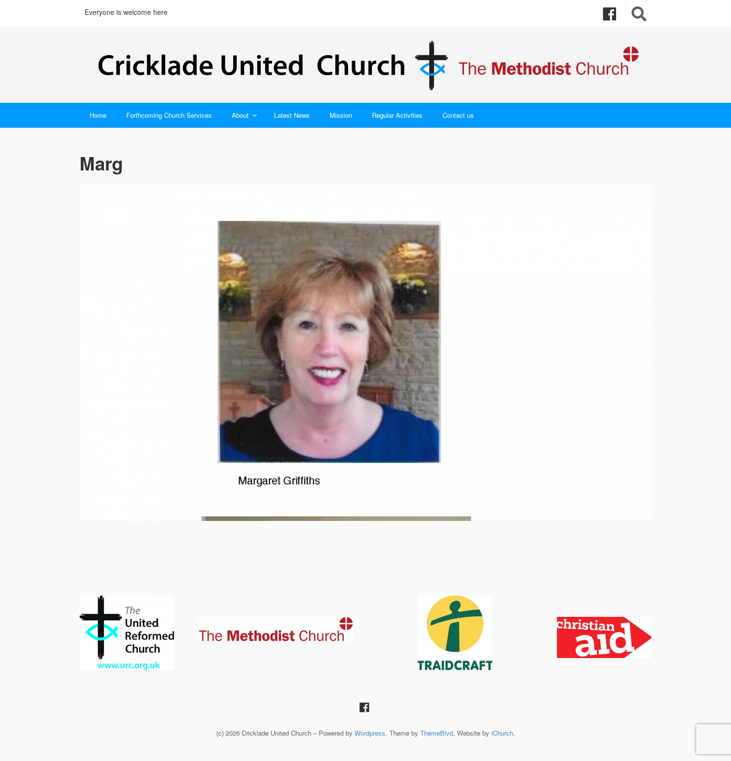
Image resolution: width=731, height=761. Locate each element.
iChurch (502, 733)
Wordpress (370, 733)
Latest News (292, 115)
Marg (101, 163)
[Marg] (365, 352)
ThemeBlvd (436, 733)
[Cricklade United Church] (365, 65)
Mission (341, 115)
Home (98, 115)
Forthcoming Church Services (169, 115)
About (240, 115)
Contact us (458, 115)
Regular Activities (397, 115)
